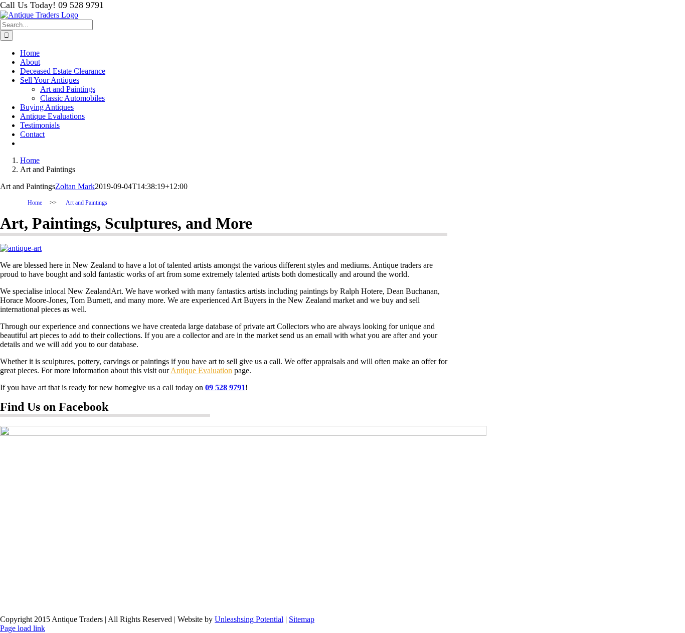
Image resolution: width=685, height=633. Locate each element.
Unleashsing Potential (249, 619)
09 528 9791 (225, 387)
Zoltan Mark (75, 186)
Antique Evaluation (201, 370)
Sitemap (301, 619)
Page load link (22, 628)
